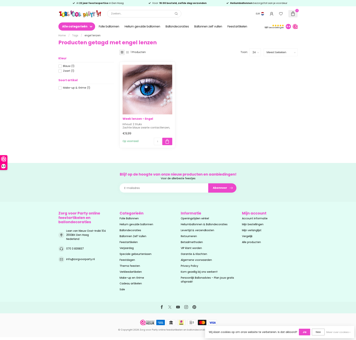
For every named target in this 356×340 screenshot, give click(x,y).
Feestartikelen (237, 26)
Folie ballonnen (109, 26)
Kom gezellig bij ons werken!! (199, 272)
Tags (75, 35)
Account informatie (255, 218)
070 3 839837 (75, 248)
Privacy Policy (189, 266)
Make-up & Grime (76, 87)
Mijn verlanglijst (251, 230)
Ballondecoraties (177, 26)
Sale (122, 289)
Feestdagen (127, 260)
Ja (304, 332)
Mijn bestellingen (252, 224)
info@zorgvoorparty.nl (80, 259)
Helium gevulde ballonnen (142, 26)
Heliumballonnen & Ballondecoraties (204, 224)
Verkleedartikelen (131, 272)
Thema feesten (130, 266)
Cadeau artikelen (131, 283)
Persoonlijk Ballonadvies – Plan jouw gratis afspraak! (207, 280)
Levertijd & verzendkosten (197, 230)
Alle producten (251, 242)
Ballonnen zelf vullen (208, 26)
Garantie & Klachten (194, 254)
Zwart (68, 71)
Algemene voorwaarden (196, 260)
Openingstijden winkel (195, 218)
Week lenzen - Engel (138, 119)
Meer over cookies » (338, 332)
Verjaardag (127, 248)
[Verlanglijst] (281, 13)
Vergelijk (247, 236)
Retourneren (189, 236)
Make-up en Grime (132, 278)
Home (62, 35)
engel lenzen (92, 35)
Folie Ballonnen (129, 218)
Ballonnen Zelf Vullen (133, 236)
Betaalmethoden (192, 242)
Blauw (69, 66)
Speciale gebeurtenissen (135, 254)
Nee (318, 332)
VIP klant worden (191, 248)
